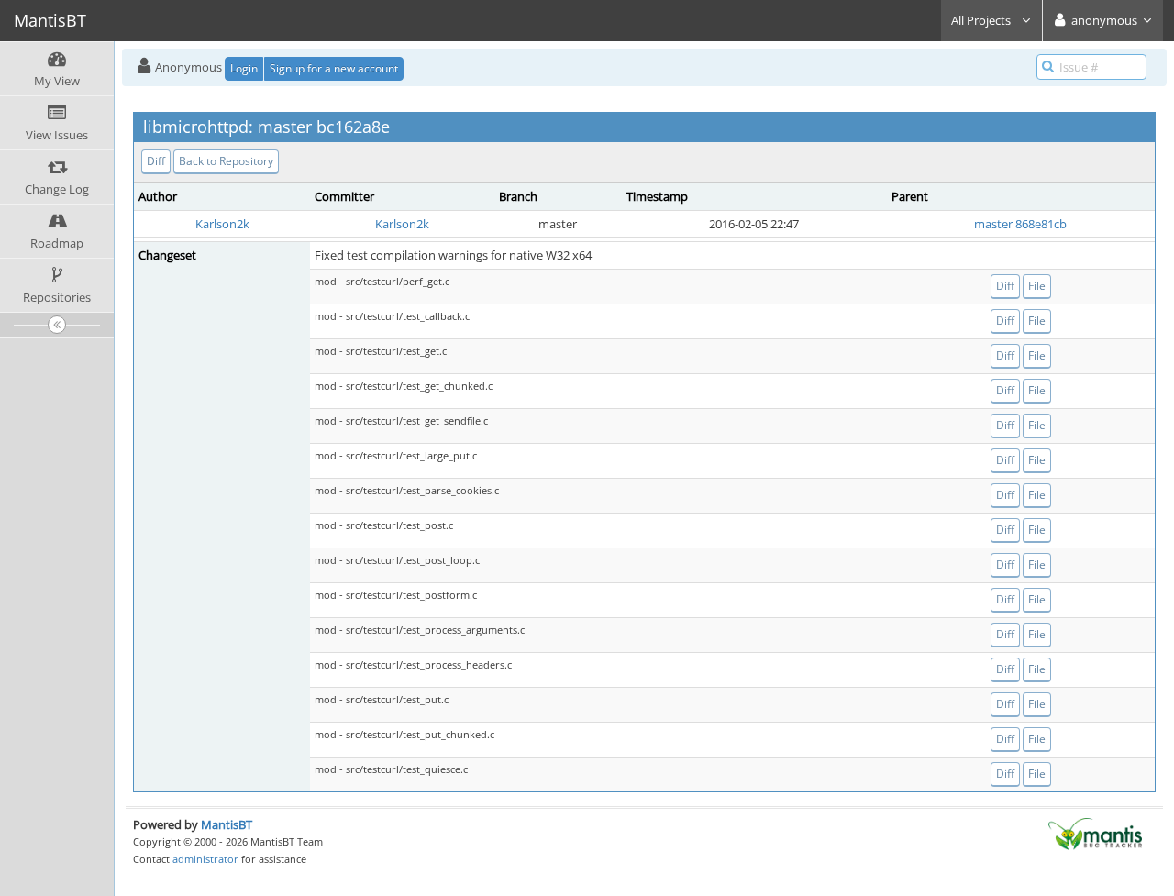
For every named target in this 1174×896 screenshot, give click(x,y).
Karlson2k (222, 224)
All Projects (982, 20)
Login (244, 68)
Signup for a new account (334, 68)
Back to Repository (226, 161)
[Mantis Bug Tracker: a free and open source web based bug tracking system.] (1095, 832)
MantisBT (226, 824)
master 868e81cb (1020, 224)
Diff (156, 161)
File (1037, 285)
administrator (205, 859)
